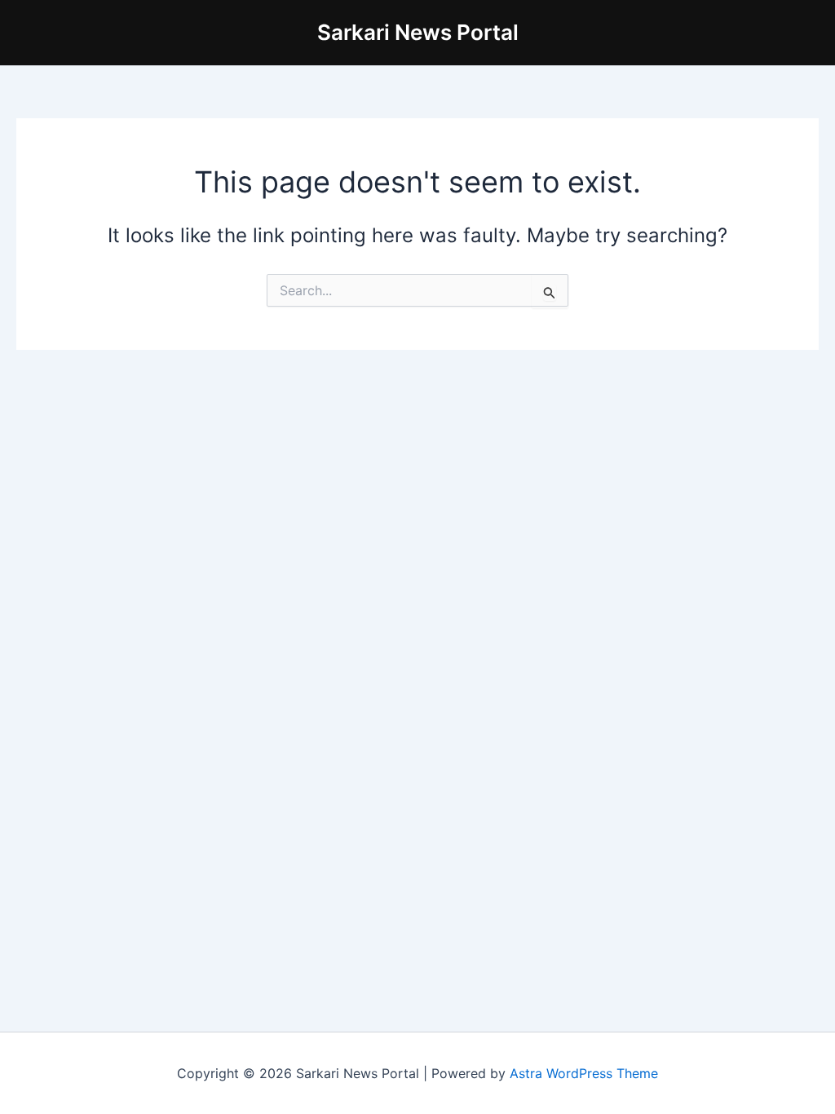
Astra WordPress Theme (584, 1073)
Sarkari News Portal (418, 32)
